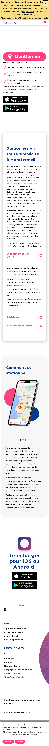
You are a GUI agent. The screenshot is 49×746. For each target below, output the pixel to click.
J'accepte (8, 742)
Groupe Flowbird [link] (13, 636)
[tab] (24, 256)
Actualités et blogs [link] (13, 632)
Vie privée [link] (9, 658)
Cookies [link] (8, 662)
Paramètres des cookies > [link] (17, 712)
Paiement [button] (25, 440)
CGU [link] (6, 653)
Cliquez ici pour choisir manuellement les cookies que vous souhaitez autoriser (24, 733)
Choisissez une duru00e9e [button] (23, 440)
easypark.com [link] (28, 12)
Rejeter (20, 742)
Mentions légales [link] (12, 666)
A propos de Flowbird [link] (15, 629)
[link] (10, 23)
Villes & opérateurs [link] (13, 640)
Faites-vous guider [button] (20, 440)
